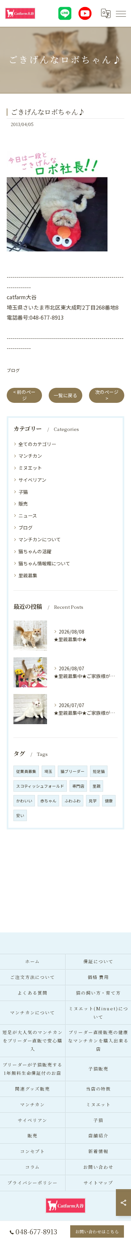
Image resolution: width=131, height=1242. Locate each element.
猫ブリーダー (72, 771)
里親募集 (27, 575)
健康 (109, 800)
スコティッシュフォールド (40, 786)
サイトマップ (98, 1182)
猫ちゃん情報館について (44, 563)
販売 (23, 503)
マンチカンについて (39, 539)
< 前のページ (24, 395)
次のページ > (107, 395)
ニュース (27, 515)
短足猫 (99, 771)
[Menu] (120, 13)
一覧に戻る (65, 395)
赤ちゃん (48, 800)
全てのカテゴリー (37, 444)
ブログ (13, 370)
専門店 (78, 786)
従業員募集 (26, 771)
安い (20, 815)
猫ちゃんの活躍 (34, 551)
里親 (96, 786)
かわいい (24, 800)
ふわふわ (72, 800)
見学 (93, 800)
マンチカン (30, 455)
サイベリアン (32, 479)
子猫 (23, 491)
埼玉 (48, 771)
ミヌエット (30, 467)
